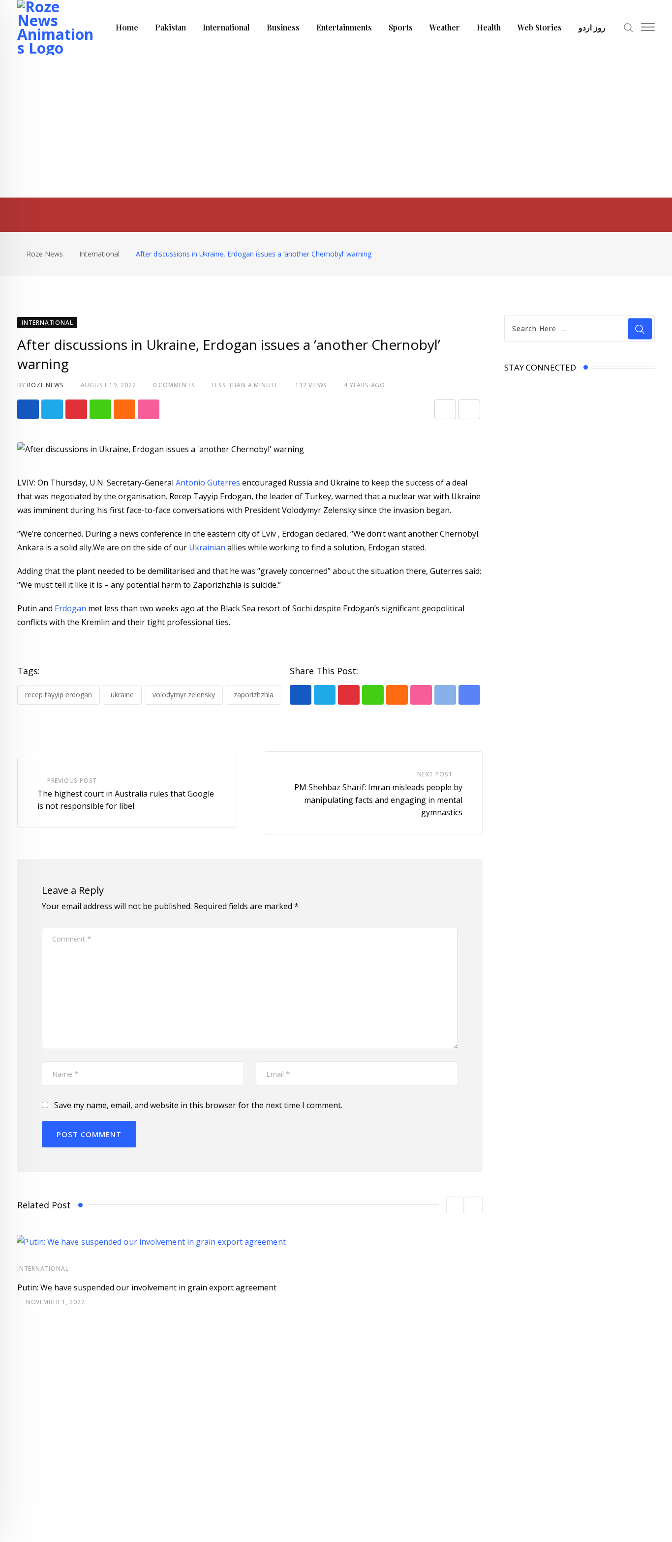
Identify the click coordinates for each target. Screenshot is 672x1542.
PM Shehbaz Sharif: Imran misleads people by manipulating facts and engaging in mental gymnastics (378, 800)
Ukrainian (207, 547)
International (226, 27)
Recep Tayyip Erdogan (58, 694)
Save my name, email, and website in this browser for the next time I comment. (198, 1105)
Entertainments (344, 27)
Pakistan (170, 27)
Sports (401, 27)
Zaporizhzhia (254, 694)
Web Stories (540, 27)
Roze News (45, 385)
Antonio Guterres (208, 482)
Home (127, 27)
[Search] (629, 26)
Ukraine (122, 694)
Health (489, 27)
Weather (444, 27)
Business (283, 27)
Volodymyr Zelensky (184, 694)
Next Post (435, 774)
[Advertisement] (336, 129)
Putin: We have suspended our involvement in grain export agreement (146, 1287)
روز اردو (592, 27)
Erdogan (71, 608)
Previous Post (72, 780)
